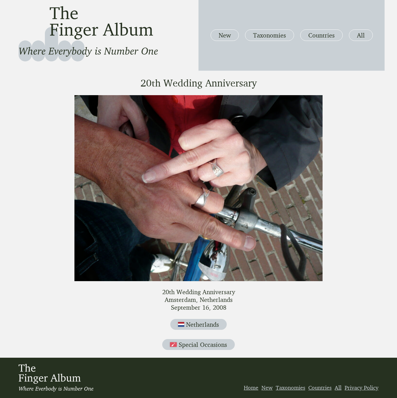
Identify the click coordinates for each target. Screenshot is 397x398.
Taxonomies (269, 35)
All (361, 35)
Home (251, 387)
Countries (321, 35)
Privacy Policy (361, 387)
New (225, 35)
